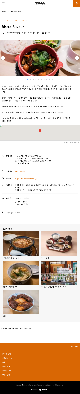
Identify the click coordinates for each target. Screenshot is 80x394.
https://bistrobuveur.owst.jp (26, 178)
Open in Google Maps (70, 142)
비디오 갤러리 (6, 375)
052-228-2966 (20, 171)
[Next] (77, 58)
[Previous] (3, 58)
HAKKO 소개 (6, 354)
